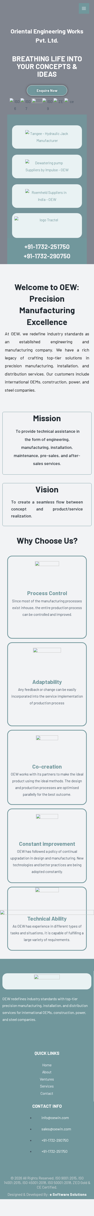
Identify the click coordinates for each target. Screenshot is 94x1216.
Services (47, 1086)
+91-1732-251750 (47, 246)
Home (47, 1065)
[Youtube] (17, 1038)
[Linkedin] (47, 1038)
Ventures (47, 1079)
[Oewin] (29, 13)
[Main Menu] (84, 8)
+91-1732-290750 (47, 256)
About (47, 1072)
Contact (46, 1093)
